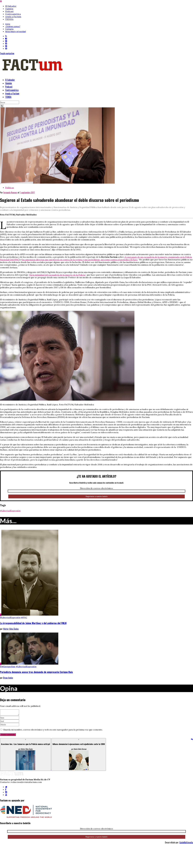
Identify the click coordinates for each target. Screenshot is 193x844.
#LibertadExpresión (10, 510)
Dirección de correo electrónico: (96, 488)
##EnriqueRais (7, 666)
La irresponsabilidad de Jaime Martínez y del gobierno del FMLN (33, 623)
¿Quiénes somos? (12, 26)
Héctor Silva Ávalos (11, 628)
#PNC (24, 617)
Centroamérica (13, 14)
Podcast (9, 11)
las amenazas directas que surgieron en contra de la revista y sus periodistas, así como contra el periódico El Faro (79, 259)
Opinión (9, 8)
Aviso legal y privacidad (15, 31)
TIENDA (9, 19)
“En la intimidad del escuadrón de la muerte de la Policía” (57, 274)
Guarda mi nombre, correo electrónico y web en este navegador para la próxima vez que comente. (53, 729)
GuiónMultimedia (186, 842)
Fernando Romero (10, 192)
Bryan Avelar (8, 677)
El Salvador (10, 6)
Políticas (9, 187)
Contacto (9, 29)
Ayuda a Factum (13, 16)
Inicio (7, 24)
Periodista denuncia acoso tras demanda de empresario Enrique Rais (36, 672)
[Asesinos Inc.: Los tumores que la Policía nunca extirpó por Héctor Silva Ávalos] (25, 769)
